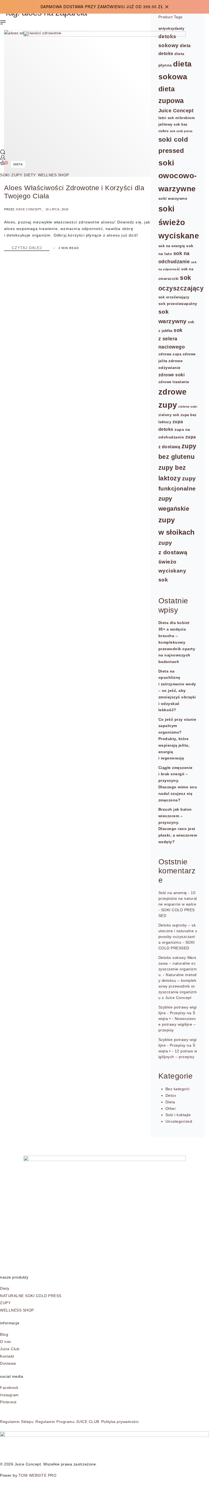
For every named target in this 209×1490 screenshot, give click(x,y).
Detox (170, 1095)
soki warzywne (173, 198)
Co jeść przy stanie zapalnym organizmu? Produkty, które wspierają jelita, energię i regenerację (177, 739)
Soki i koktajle (178, 1115)
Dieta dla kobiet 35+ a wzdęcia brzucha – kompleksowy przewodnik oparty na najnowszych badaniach (176, 642)
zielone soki (187, 406)
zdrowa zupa (170, 354)
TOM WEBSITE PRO (38, 1475)
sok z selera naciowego (171, 339)
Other (170, 1108)
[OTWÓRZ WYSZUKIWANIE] (2, 152)
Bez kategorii (177, 1089)
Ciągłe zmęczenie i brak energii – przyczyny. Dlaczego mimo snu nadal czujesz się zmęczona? (177, 783)
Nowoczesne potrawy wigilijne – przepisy (177, 1024)
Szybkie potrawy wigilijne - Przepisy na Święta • (177, 1013)
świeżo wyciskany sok (172, 571)
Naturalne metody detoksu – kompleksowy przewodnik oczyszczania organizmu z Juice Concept (177, 986)
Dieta (170, 1102)
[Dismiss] (166, 6)
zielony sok (168, 415)
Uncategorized (178, 1121)
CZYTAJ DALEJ (31, 248)
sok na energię (171, 246)
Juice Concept (29, 209)
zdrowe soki (171, 374)
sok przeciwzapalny (177, 303)
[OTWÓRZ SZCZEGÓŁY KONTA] (2, 157)
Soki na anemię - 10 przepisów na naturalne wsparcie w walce (177, 898)
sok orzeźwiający (173, 297)
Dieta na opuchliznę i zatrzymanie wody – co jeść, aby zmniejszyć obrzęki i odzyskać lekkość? (177, 690)
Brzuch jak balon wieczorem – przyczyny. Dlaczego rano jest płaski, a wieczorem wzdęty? (177, 825)
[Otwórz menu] (3, 22)
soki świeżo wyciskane (178, 222)
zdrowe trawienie (173, 382)
